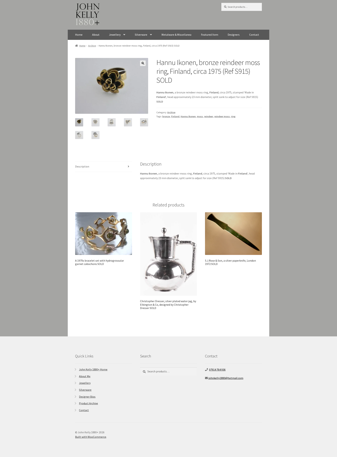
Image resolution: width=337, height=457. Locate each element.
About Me (84, 376)
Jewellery (115, 34)
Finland (175, 116)
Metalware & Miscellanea (176, 34)
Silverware (141, 34)
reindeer (208, 116)
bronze (166, 116)
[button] (143, 63)
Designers (234, 34)
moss (200, 116)
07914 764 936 (217, 369)
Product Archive (88, 403)
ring (233, 116)
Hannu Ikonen (188, 116)
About (96, 34)
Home (78, 34)
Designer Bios (87, 396)
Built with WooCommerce (90, 437)
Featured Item (209, 34)
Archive (92, 45)
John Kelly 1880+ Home (93, 369)
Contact (254, 34)
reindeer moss (222, 116)
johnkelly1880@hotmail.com (225, 378)
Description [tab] (82, 166)
